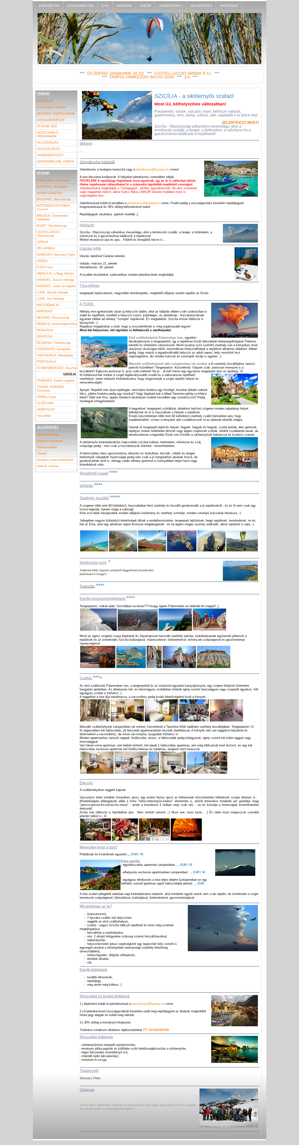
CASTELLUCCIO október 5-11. (183, 73)
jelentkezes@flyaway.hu (152, 169)
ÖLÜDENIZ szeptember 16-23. (116, 73)
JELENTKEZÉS (201, 5)
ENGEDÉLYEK (49, 5)
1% (187, 77)
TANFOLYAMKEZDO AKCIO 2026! (141, 77)
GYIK (105, 5)
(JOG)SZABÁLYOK (80, 5)
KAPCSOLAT (229, 5)
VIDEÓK (145, 5)
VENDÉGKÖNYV (171, 5)
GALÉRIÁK (124, 5)
